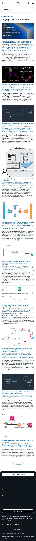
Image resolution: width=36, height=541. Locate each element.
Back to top (17, 529)
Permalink (9, 50)
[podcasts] (18, 525)
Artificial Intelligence (7, 16)
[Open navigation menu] (2, 3)
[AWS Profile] (33, 3)
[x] (2, 525)
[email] (21, 525)
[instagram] (10, 525)
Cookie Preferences (19, 533)
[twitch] (13, 525)
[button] (8, 9)
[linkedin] (8, 525)
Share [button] (25, 50)
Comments (18, 50)
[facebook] (5, 525)
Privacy (4, 533)
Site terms (10, 533)
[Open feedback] (34, 270)
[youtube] (16, 525)
